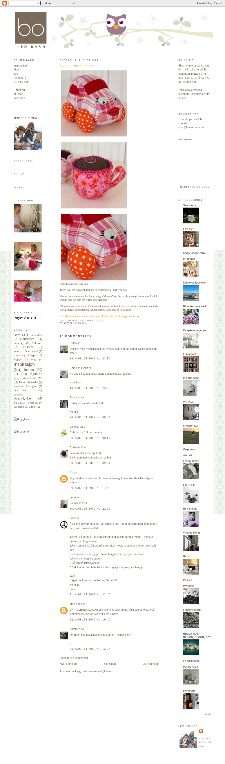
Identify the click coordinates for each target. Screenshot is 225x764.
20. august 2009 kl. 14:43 (90, 488)
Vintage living (191, 532)
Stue (16, 402)
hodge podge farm (194, 253)
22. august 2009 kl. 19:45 (90, 619)
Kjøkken (36, 374)
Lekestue (26, 378)
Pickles (187, 580)
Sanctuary (189, 205)
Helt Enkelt (190, 508)
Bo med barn (72, 284)
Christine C (76, 447)
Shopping (31, 386)
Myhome (188, 585)
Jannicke (75, 397)
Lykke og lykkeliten (195, 282)
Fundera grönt (192, 609)
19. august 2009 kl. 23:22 (90, 388)
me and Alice (191, 377)
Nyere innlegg (68, 663)
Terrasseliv (32, 402)
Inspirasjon (24, 364)
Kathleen (75, 629)
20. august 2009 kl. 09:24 (90, 463)
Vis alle (208, 714)
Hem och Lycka (79, 368)
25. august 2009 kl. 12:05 (90, 648)
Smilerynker (190, 425)
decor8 (187, 455)
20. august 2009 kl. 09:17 (90, 438)
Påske (34, 382)
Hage (32, 355)
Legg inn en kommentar (74, 657)
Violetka (74, 426)
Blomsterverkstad (194, 306)
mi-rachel (189, 258)
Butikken (37, 343)
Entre (16, 351)
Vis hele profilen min (205, 742)
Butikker (27, 347)
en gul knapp (191, 661)
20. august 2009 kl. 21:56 (90, 508)
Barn (17, 335)
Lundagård (189, 354)
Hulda (73, 343)
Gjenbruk (19, 355)
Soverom (18, 395)
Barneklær (36, 335)
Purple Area (190, 666)
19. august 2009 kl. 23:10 (90, 358)
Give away (31, 351)
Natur (22, 382)
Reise (17, 386)
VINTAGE (188, 401)
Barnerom (27, 339)
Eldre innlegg (151, 663)
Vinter (32, 406)
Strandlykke (22, 398)
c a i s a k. (189, 484)
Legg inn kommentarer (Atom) (93, 671)
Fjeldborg (189, 690)
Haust (187, 556)
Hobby (18, 359)
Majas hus (76, 604)
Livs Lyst (188, 229)
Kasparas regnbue (194, 330)
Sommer (20, 390)
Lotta (73, 518)
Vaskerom (19, 406)
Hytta (33, 359)
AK (71, 472)
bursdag (19, 343)
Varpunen (189, 449)
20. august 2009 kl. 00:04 (90, 417)
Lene (73, 497)
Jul (16, 374)
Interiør (29, 370)
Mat (40, 378)
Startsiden (110, 663)
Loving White (191, 461)
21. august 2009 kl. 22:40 (90, 594)
